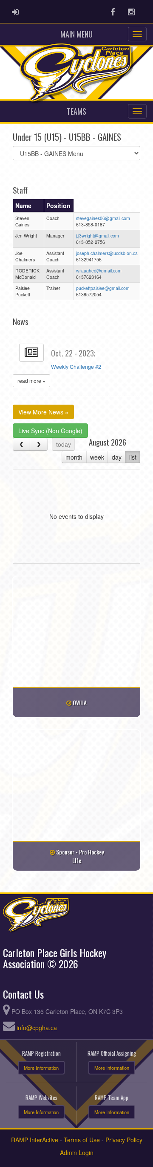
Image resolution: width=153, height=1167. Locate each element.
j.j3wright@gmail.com (97, 235)
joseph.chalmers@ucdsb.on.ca (107, 253)
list (132, 457)
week (97, 457)
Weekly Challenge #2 (76, 366)
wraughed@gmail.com (99, 270)
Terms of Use (82, 1139)
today (63, 444)
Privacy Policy (123, 1139)
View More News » (43, 412)
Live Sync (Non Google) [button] (50, 430)
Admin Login (77, 1152)
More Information (41, 1067)
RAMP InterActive (34, 1139)
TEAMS (76, 111)
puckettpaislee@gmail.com (103, 288)
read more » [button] (31, 380)
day (117, 457)
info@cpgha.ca (37, 1027)
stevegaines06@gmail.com (103, 218)
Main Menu (76, 34)
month (73, 457)
